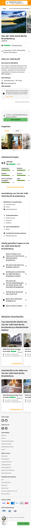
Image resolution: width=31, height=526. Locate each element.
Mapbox (18, 101)
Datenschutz (4, 488)
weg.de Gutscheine (6, 461)
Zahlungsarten (5, 459)
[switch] (3, 523)
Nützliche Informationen (7, 470)
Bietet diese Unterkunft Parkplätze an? (14, 300)
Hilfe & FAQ (4, 456)
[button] (13, 22)
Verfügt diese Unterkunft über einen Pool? (14, 293)
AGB (2, 479)
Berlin (4, 8)
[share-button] (23, 13)
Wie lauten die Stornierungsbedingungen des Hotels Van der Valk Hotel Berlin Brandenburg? (15, 284)
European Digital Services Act (9, 491)
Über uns (3, 435)
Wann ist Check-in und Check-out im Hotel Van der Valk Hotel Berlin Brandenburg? (15, 257)
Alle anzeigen (6, 86)
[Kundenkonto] (29, 2)
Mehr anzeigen (9, 96)
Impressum (4, 485)
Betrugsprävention (6, 473)
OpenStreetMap (25, 101)
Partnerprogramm (6, 467)
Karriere (3, 438)
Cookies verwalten (6, 444)
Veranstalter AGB (6, 482)
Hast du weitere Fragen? (14, 306)
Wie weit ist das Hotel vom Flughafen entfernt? (15, 266)
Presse (3, 449)
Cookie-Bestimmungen (7, 441)
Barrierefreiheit (5, 493)
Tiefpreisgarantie (6, 464)
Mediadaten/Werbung (7, 446)
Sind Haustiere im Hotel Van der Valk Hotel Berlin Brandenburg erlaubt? (15, 274)
